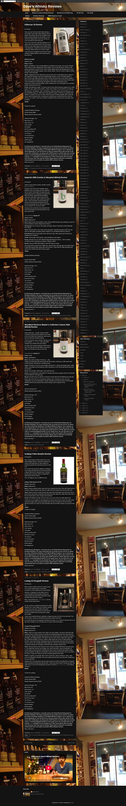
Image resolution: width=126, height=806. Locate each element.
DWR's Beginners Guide (55, 16)
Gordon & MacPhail (33, 315)
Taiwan (82, 364)
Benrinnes (83, 74)
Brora (81, 91)
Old (42, 735)
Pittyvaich (82, 274)
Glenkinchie (83, 192)
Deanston (83, 130)
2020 (83, 403)
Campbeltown (33, 168)
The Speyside (84, 316)
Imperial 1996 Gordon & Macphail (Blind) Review (46, 177)
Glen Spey (83, 164)
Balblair (82, 57)
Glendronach (83, 175)
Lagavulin (83, 232)
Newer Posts (28, 742)
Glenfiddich (83, 184)
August (86, 377)
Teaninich (82, 313)
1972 (30, 735)
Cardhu (82, 105)
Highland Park (84, 212)
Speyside (64, 315)
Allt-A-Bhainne (84, 35)
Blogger (71, 802)
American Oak (37, 444)
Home (26, 13)
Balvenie (82, 63)
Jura (81, 220)
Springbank (83, 293)
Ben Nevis (83, 69)
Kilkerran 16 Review (33, 25)
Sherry (53, 315)
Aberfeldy (82, 24)
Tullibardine (83, 330)
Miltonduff (83, 260)
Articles (27, 16)
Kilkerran (40, 168)
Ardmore (82, 43)
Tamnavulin (83, 310)
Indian (82, 355)
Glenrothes (83, 203)
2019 (83, 405)
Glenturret (83, 209)
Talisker (82, 305)
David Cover (36, 791)
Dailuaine (82, 122)
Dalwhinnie (83, 128)
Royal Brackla (84, 282)
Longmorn (83, 251)
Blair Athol (83, 83)
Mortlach (82, 262)
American (30, 444)
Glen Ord (82, 159)
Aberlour (82, 27)
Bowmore (82, 85)
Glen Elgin (83, 144)
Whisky (59, 168)
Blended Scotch (84, 347)
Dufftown (82, 133)
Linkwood (82, 240)
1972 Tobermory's (62, 664)
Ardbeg (31, 571)
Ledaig (38, 735)
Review (44, 168)
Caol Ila (82, 100)
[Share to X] (56, 166)
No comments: (46, 166)
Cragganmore (84, 114)
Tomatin (82, 321)
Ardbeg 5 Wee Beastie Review (38, 454)
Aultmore (82, 55)
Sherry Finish (59, 735)
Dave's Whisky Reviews (42, 6)
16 (29, 168)
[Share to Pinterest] (59, 166)
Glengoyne (83, 189)
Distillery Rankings (38, 16)
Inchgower (83, 217)
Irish (81, 358)
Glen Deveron (84, 142)
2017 (83, 410)
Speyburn (83, 291)
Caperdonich (83, 102)
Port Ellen (83, 276)
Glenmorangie (84, 201)
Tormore (82, 327)
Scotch (49, 168)
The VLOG (90, 13)
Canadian (83, 350)
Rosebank (83, 279)
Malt (43, 444)
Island (35, 735)
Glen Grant (83, 150)
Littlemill (82, 243)
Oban (81, 268)
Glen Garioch (84, 147)
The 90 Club (79, 13)
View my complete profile (37, 794)
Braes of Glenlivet (85, 88)
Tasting (71, 735)
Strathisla (82, 299)
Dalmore (82, 125)
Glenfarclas (83, 181)
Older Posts (71, 742)
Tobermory (27, 737)
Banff (81, 66)
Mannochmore (84, 257)
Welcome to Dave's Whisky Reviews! (42, 13)
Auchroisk (83, 52)
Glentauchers (84, 206)
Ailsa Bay (82, 32)
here (30, 156)
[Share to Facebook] (57, 166)
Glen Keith (83, 153)
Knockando (83, 229)
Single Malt (54, 168)
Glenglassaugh (84, 187)
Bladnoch (82, 80)
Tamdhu (82, 307)
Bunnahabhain (84, 97)
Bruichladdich (84, 94)
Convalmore (83, 111)
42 (32, 735)
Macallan (82, 254)
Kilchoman (83, 223)
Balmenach (83, 60)
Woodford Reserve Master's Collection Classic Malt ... (89, 391)
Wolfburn (82, 333)
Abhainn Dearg (84, 29)
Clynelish (82, 108)
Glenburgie (83, 170)
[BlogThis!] (54, 166)
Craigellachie (83, 116)
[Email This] (52, 166)
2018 (83, 408)
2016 (83, 412)
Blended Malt (83, 344)
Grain (81, 352)
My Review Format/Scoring (65, 13)
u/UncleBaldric (30, 186)
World (81, 366)
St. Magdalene (84, 296)
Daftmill (82, 119)
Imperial (41, 315)
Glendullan (83, 178)
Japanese (83, 361)
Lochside (82, 248)
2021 (83, 375)
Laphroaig (83, 234)
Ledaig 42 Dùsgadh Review (36, 581)
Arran (81, 46)
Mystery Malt (83, 265)
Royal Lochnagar (85, 285)
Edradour (82, 136)
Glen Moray (83, 156)
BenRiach (83, 72)
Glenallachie (83, 167)
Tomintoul (83, 324)
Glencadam (83, 173)
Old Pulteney (83, 271)
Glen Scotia (83, 161)
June (85, 379)
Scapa (82, 288)
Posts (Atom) (53, 748)
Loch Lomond (84, 246)
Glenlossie (83, 198)
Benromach (83, 77)
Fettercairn (83, 139)
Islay (35, 571)
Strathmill (82, 302)
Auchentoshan (84, 49)
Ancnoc (82, 38)
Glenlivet (82, 195)
